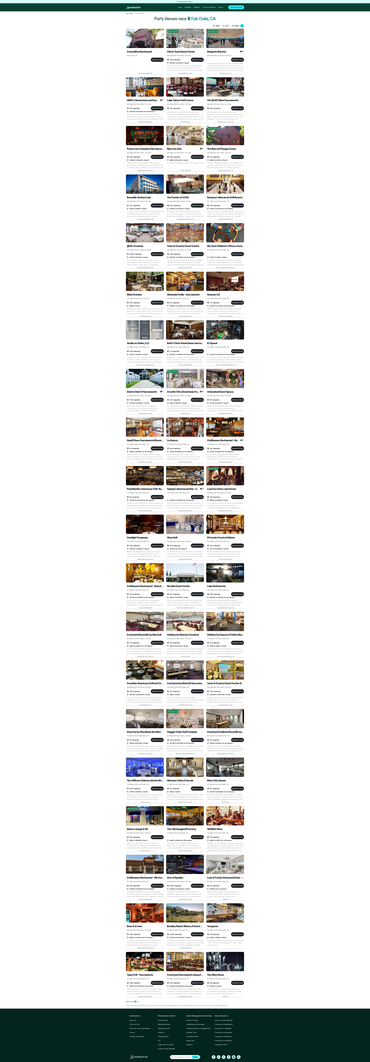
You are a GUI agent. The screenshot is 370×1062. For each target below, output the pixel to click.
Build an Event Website (166, 1049)
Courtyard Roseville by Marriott (144, 634)
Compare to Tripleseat (223, 1028)
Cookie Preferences (137, 1036)
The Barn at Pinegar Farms (221, 148)
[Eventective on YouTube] (233, 1057)
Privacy (132, 1032)
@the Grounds (135, 246)
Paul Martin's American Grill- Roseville (148, 489)
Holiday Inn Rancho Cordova (183, 634)
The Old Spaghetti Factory (181, 829)
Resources (190, 1040)
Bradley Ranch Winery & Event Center (187, 926)
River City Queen (216, 780)
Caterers (161, 1032)
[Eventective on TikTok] (228, 1057)
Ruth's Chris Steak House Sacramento (188, 343)
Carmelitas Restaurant (139, 51)
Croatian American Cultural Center (146, 683)
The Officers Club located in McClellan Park (151, 780)
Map (236, 26)
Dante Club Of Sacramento (142, 391)
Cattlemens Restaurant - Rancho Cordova (150, 586)
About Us (133, 1020)
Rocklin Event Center (178, 586)
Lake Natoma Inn (216, 586)
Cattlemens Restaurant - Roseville (225, 440)
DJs (159, 1040)
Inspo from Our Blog (165, 1045)
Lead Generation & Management (198, 1028)
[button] (242, 26)
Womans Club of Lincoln (180, 780)
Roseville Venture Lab (139, 197)
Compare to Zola (221, 1045)
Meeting (196, 7)
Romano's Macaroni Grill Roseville (226, 197)
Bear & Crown (134, 926)
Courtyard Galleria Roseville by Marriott (229, 731)
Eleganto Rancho (216, 51)
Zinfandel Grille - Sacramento (183, 294)
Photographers (163, 1036)
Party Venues (163, 1020)
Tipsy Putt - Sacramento (140, 974)
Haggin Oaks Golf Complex (182, 731)
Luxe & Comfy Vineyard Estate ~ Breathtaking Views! (236, 877)
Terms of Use (134, 1024)
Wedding (188, 7)
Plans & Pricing (191, 1020)
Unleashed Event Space (220, 391)
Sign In (220, 7)
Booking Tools (191, 1032)
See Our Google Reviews (224, 1020)
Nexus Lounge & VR (137, 829)
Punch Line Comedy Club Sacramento (148, 148)
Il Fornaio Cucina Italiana (221, 537)
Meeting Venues (164, 1028)
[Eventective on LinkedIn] (238, 1057)
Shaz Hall (172, 537)
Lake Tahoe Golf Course (180, 100)
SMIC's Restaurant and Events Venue (147, 100)
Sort (226, 26)
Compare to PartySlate (223, 1040)
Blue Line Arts (174, 148)
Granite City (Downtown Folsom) (185, 391)
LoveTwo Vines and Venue (221, 489)
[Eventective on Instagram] (218, 1057)
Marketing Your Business (195, 1024)
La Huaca (172, 440)
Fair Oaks (129, 13)
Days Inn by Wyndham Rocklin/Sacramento (151, 731)
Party (180, 7)
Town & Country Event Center (183, 246)
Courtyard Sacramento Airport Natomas (189, 974)
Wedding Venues (164, 1024)
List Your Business (209, 7)
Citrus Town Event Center (181, 51)
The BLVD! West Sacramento (223, 100)
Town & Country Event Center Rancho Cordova (233, 683)
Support (189, 1045)
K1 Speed (212, 343)
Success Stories (192, 1036)
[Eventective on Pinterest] (223, 1057)
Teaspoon (212, 926)
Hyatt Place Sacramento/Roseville (146, 440)
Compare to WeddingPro (224, 1024)
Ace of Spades (175, 877)
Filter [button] (217, 26)
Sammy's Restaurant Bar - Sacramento (188, 489)
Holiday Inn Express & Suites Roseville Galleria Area (235, 634)
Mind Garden (134, 294)
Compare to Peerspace (223, 1036)
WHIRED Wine (214, 829)
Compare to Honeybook (223, 1032)
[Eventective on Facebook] (213, 1057)
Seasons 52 (213, 294)
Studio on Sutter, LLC (138, 343)
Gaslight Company (137, 537)
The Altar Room (215, 974)
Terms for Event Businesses (140, 1028)
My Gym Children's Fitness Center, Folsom (230, 246)
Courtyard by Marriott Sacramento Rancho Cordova (196, 683)
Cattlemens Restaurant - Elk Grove (146, 877)
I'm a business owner (184, 1)
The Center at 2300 (178, 197)
